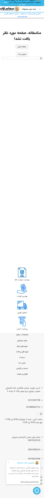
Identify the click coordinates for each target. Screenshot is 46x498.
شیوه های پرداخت (22, 351)
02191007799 (34, 400)
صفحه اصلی (22, 46)
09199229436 (34, 458)
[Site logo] (9, 8)
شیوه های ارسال (22, 346)
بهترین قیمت (22, 296)
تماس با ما (22, 54)
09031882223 (34, 449)
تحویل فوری (22, 312)
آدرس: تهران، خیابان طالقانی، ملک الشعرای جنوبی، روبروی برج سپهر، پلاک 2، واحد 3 (23, 389)
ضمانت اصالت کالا (22, 279)
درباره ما (22, 357)
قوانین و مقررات (22, 374)
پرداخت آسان (22, 328)
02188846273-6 (33, 407)
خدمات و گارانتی (22, 368)
